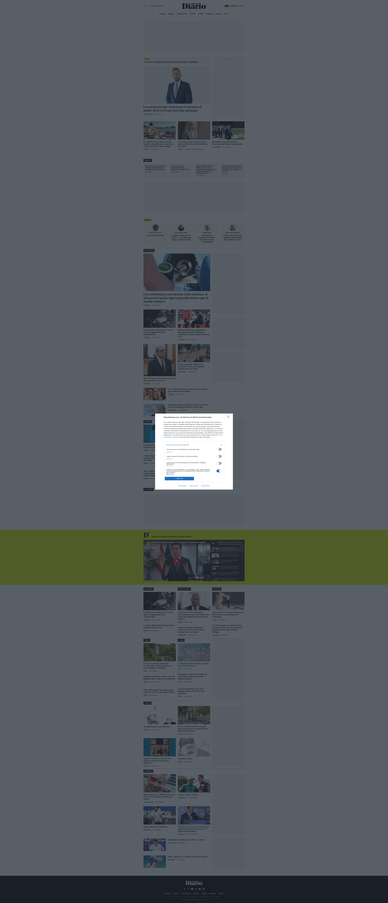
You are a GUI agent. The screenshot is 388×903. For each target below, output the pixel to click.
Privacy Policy (205, 486)
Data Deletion (182, 486)
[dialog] (194, 452)
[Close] (229, 417)
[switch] (219, 449)
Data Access (194, 486)
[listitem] (194, 445)
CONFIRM (179, 478)
